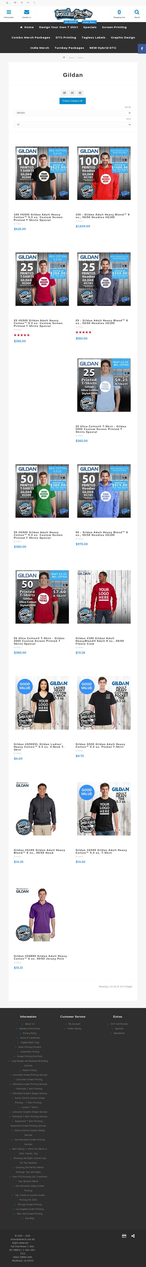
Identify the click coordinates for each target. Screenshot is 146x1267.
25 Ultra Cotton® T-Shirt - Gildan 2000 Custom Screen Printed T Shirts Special (101, 429)
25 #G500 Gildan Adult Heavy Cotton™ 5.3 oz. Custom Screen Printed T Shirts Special (38, 323)
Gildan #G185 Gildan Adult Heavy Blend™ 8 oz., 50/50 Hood (39, 851)
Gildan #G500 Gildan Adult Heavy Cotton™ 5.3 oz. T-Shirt (101, 851)
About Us (29, 1024)
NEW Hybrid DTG (103, 47)
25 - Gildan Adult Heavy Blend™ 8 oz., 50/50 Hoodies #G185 (102, 322)
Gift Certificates (119, 1024)
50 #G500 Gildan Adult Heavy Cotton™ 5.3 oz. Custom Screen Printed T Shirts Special (38, 535)
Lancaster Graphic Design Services (29, 1112)
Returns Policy (30, 1070)
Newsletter (119, 1033)
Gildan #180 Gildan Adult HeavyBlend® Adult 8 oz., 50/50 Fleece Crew (100, 641)
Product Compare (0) (73, 101)
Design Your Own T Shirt (58, 25)
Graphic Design (123, 37)
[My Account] (8, 3)
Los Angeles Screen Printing (30, 1209)
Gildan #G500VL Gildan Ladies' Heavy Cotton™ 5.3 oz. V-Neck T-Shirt (39, 747)
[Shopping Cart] (21, 3)
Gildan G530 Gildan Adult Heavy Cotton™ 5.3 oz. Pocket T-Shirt (100, 745)
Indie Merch (39, 47)
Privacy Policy (29, 1033)
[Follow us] (133, 1236)
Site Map (29, 1218)
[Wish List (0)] (15, 3)
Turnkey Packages (69, 47)
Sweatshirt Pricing (29, 1052)
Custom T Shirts (30, 1107)
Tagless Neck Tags (29, 1042)
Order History (74, 1028)
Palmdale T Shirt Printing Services (29, 1116)
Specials (90, 25)
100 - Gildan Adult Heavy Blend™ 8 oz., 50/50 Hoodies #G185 (103, 216)
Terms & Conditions (30, 1038)
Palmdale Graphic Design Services (29, 1093)
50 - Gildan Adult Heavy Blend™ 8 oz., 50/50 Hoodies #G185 (102, 533)
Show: (128, 119)
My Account (74, 1024)
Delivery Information (29, 1028)
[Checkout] (28, 3)
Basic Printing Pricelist (30, 1047)
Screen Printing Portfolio (29, 1056)
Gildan (80, 58)
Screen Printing (114, 27)
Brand (71, 58)
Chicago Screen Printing (30, 1204)
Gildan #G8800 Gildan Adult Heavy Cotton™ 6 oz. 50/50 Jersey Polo (40, 957)
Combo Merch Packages (31, 37)
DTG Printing (66, 37)
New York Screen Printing (29, 1214)
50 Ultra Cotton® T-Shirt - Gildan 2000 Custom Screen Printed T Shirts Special (39, 641)
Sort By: (128, 107)
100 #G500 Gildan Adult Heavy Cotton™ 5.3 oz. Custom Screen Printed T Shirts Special (38, 217)
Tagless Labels (94, 37)
